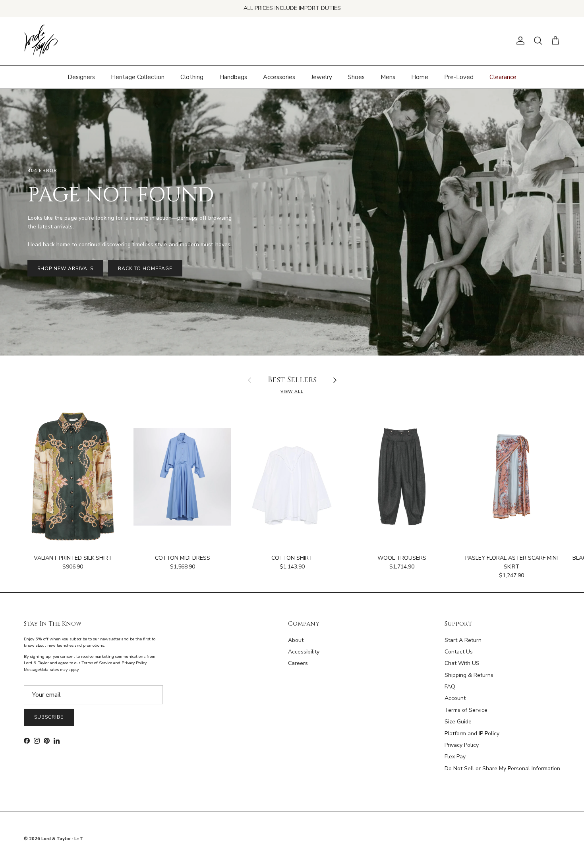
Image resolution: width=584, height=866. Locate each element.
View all (292, 391)
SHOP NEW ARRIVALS (65, 268)
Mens (388, 77)
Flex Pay (455, 756)
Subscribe (49, 717)
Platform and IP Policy (472, 733)
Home (419, 77)
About (296, 640)
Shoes (356, 77)
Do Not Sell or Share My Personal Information (502, 768)
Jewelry (321, 77)
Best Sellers (292, 380)
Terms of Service (466, 710)
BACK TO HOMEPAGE (145, 268)
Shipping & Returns (469, 675)
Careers (298, 663)
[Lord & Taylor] (41, 41)
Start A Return (463, 640)
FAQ (450, 686)
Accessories (279, 77)
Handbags (233, 77)
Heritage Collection (137, 77)
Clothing (191, 77)
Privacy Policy (462, 745)
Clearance (502, 77)
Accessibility (303, 651)
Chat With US (462, 663)
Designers (81, 77)
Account (455, 698)
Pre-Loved (459, 77)
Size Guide (458, 721)
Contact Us (459, 651)
